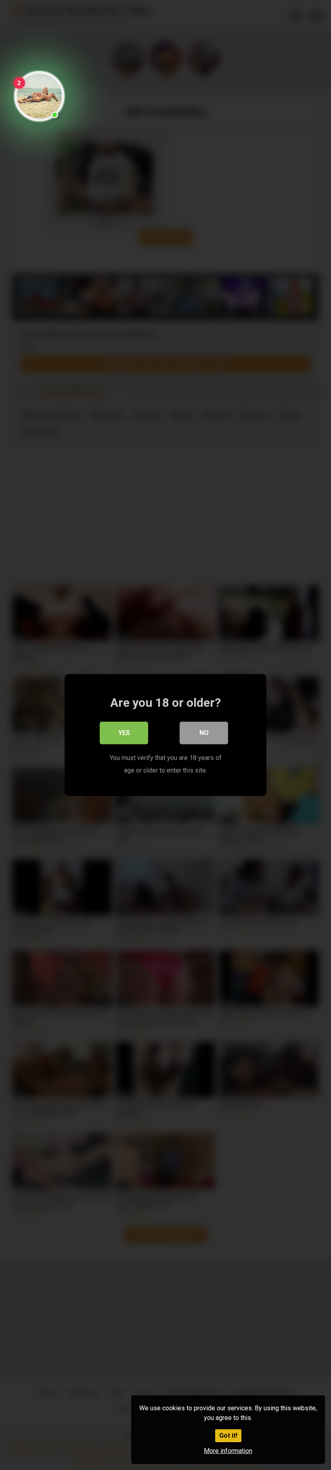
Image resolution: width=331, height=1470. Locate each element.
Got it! (228, 1435)
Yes (124, 733)
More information (228, 1451)
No (204, 733)
